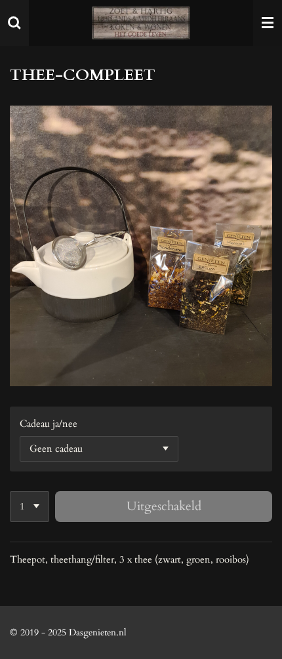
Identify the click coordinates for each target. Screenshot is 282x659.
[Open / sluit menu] (267, 23)
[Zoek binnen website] (14, 23)
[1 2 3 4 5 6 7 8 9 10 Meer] (29, 506)
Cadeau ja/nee (48, 423)
